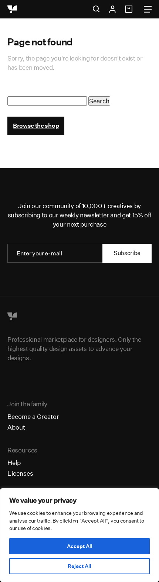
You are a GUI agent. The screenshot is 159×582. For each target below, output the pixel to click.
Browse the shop (36, 125)
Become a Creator (33, 416)
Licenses (20, 473)
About (16, 427)
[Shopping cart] (130, 9)
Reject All (79, 566)
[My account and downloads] (112, 9)
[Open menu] (148, 9)
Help (14, 462)
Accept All (79, 546)
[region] (79, 535)
